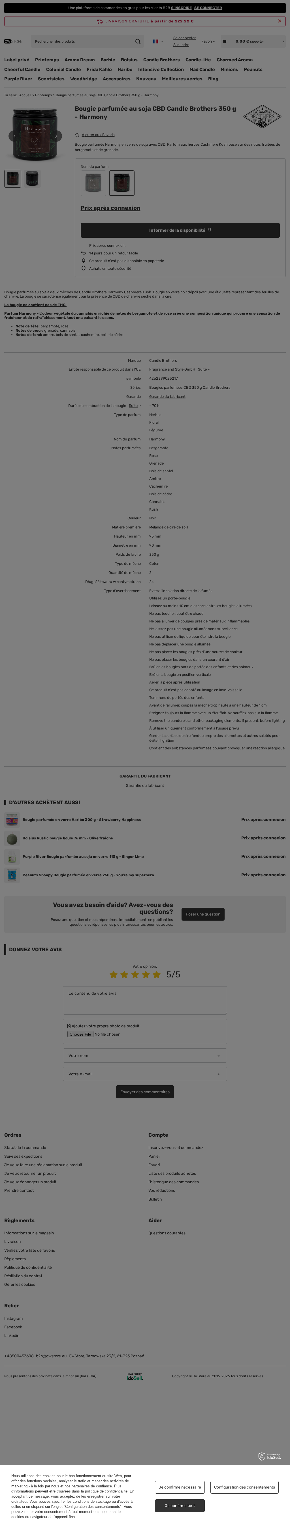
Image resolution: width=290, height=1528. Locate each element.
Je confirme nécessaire (180, 1487)
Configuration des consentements (244, 1487)
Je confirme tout (180, 1505)
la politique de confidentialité (104, 1491)
